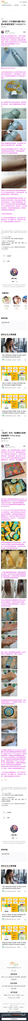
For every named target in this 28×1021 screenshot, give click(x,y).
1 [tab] (11, 10)
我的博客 (13, 988)
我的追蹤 (22, 986)
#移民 (18, 998)
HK (15, 1003)
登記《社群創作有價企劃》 (17, 238)
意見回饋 (23, 977)
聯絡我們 (16, 1009)
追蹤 (24, 32)
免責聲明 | (11, 1007)
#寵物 (5, 995)
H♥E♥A (7, 31)
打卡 (9, 242)
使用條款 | (16, 1007)
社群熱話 (16, 5)
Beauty (19, 1003)
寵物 (23, 242)
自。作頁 (4, 780)
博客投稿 (13, 979)
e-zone (16, 1005)
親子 (19, 242)
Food (23, 1003)
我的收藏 (16, 986)
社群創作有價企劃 (6, 5)
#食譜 (18, 995)
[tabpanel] (14, 9)
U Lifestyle (6, 1003)
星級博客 (17, 977)
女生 (2, 19)
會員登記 (24, 2)
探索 (2, 977)
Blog (12, 1005)
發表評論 (5, 322)
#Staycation (12, 998)
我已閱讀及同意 (14, 1019)
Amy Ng (6, 306)
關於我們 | (6, 1007)
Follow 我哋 (5, 248)
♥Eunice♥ (16, 306)
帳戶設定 (10, 986)
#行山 (9, 995)
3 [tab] (15, 10)
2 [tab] (13, 10)
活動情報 (8, 244)
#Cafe (22, 995)
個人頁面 (4, 986)
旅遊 (13, 242)
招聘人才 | (11, 1009)
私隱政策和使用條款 (15, 1015)
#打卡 (13, 995)
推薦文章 (11, 977)
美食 (16, 242)
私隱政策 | (22, 1007)
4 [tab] (17, 10)
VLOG (6, 977)
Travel (11, 1003)
